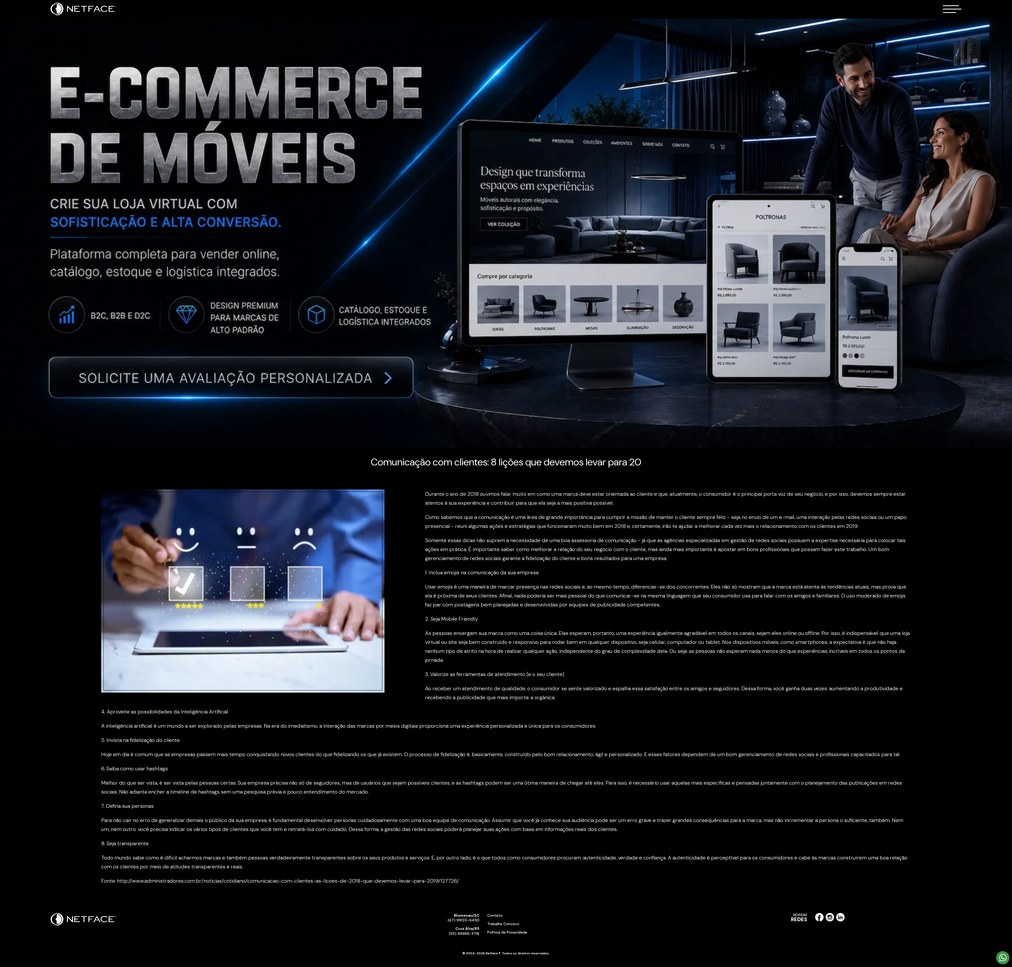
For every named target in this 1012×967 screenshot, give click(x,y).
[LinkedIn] (840, 920)
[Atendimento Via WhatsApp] (1002, 963)
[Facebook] (819, 920)
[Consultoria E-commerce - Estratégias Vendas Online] (506, 233)
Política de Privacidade (507, 932)
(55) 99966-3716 (464, 931)
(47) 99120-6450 (463, 917)
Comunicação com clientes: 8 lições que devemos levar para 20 (506, 462)
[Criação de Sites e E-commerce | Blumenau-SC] (84, 14)
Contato (495, 915)
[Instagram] (830, 920)
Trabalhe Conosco (503, 923)
